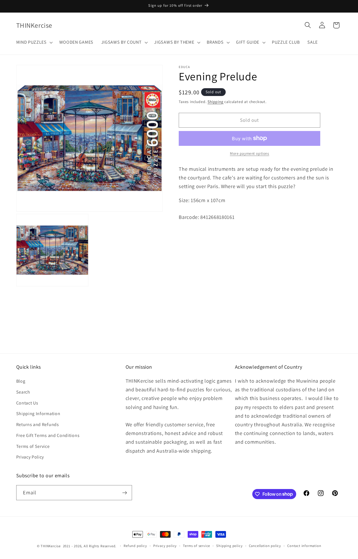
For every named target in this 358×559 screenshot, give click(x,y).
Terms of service (196, 545)
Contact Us (27, 403)
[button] (33, 42)
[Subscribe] (124, 492)
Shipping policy (229, 545)
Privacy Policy (30, 457)
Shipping (215, 101)
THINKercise (51, 546)
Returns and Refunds (37, 424)
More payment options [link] (249, 153)
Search (23, 392)
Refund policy (135, 545)
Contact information (304, 545)
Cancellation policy (265, 545)
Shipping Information (38, 414)
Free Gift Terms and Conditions (48, 435)
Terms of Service (33, 446)
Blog (20, 381)
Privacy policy (165, 545)
